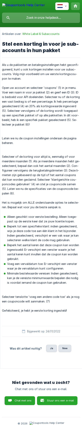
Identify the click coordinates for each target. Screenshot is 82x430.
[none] (23, 5)
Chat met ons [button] (23, 400)
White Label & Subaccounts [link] (41, 34)
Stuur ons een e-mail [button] (60, 400)
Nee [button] (64, 348)
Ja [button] (51, 348)
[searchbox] (41, 18)
